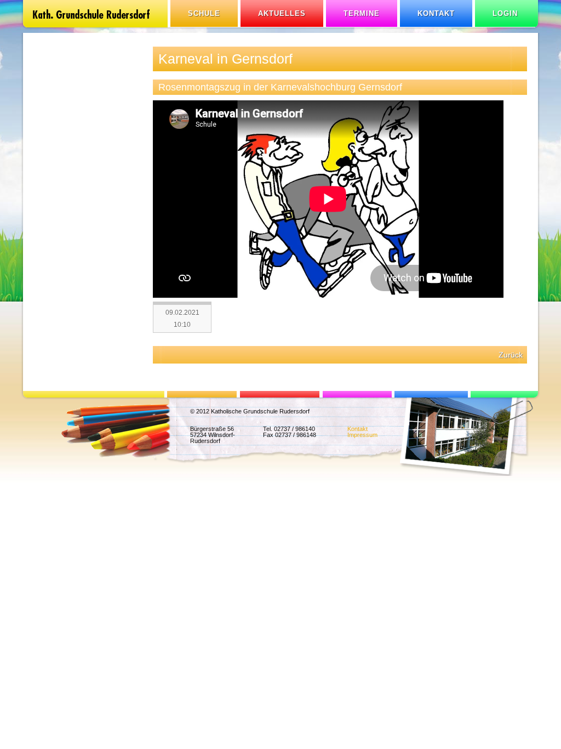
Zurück (511, 354)
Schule (204, 13)
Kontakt (436, 13)
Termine (362, 13)
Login (505, 13)
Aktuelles (282, 13)
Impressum (362, 435)
